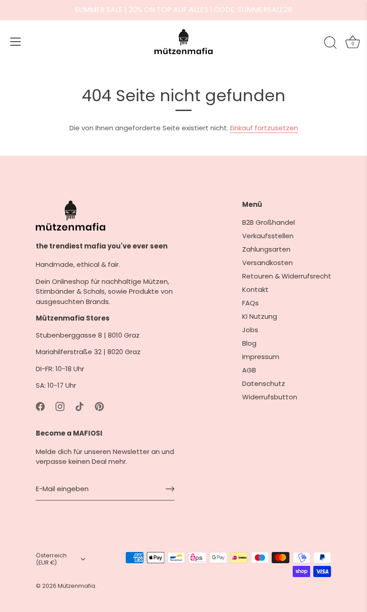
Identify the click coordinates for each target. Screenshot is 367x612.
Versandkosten (267, 262)
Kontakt (255, 289)
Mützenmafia (76, 586)
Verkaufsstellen (268, 235)
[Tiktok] (79, 406)
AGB (249, 370)
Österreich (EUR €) (51, 559)
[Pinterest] (99, 406)
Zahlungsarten (266, 249)
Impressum (260, 356)
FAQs (250, 303)
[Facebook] (40, 406)
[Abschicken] (170, 488)
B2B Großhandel (268, 222)
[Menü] (16, 41)
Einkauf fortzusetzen (264, 128)
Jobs (250, 329)
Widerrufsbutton (269, 397)
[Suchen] (330, 43)
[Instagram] (59, 406)
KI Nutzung (259, 316)
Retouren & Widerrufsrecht (286, 276)
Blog (249, 343)
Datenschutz (263, 383)
